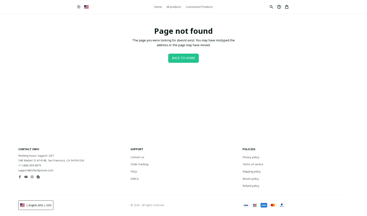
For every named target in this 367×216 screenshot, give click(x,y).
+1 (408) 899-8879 (29, 165)
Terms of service (253, 164)
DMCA (135, 179)
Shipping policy (252, 171)
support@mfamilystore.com (35, 170)
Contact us (137, 157)
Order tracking (139, 164)
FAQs (134, 171)
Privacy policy (251, 157)
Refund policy (251, 186)
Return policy (251, 179)
